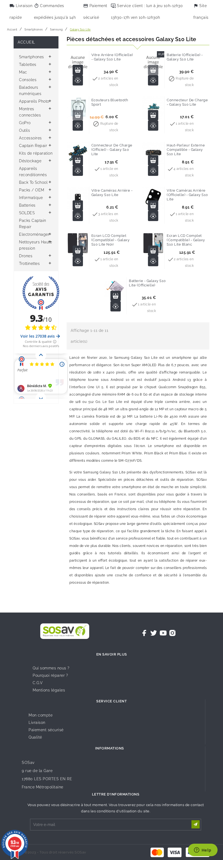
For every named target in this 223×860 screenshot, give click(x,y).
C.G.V (38, 683)
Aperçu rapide (78, 80)
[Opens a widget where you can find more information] (203, 850)
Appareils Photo (34, 101)
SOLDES (27, 213)
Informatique (31, 197)
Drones (25, 256)
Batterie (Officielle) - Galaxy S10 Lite (185, 57)
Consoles (27, 80)
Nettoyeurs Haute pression (35, 245)
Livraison (37, 722)
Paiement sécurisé (46, 730)
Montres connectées (30, 112)
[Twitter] (154, 633)
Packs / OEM (31, 190)
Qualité (35, 737)
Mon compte (40, 715)
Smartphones (31, 57)
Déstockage (30, 161)
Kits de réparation (35, 153)
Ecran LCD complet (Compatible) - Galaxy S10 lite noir (110, 240)
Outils (24, 130)
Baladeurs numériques (30, 90)
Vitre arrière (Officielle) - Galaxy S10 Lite (112, 57)
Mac (23, 72)
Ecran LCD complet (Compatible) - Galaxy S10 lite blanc (186, 240)
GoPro (25, 123)
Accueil (26, 42)
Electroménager (34, 234)
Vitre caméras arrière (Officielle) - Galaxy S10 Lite (187, 194)
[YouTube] (163, 633)
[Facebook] (144, 633)
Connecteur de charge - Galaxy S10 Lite (187, 102)
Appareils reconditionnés (33, 171)
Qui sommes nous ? (51, 668)
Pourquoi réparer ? (50, 675)
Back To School (33, 182)
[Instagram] (172, 633)
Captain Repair (33, 145)
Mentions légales (49, 690)
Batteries (27, 205)
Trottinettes (29, 263)
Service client (111, 701)
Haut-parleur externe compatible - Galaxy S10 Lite (186, 149)
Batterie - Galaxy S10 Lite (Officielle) (147, 283)
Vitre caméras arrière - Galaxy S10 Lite (112, 192)
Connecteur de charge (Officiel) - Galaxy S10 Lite (111, 149)
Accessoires (30, 138)
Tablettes (27, 64)
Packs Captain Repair (32, 223)
